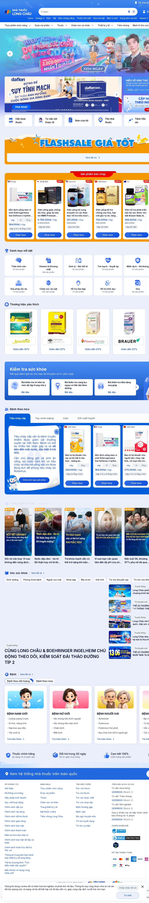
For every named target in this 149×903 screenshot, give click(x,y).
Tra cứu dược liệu (84, 802)
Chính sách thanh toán (15, 830)
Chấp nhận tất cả (127, 888)
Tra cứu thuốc (82, 793)
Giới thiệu (9, 788)
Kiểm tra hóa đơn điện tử (16, 835)
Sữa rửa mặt (99, 18)
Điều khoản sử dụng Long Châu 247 (17, 871)
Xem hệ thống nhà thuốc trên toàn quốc (43, 774)
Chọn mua (20, 235)
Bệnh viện (80, 811)
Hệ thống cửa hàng (14, 793)
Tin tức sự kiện (83, 825)
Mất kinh (58, 732)
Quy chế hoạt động (14, 802)
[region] (63, 94)
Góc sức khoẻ (83, 788)
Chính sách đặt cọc (14, 807)
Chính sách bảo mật (14, 825)
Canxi (30, 18)
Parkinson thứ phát (108, 728)
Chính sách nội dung (14, 811)
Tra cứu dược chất (85, 797)
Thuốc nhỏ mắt (84, 18)
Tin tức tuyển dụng (85, 821)
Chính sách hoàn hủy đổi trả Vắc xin (18, 848)
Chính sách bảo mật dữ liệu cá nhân (19, 841)
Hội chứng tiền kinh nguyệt (67, 718)
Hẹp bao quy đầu (17, 728)
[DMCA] (126, 838)
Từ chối (128, 895)
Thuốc (43, 797)
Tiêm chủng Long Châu (51, 816)
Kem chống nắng (66, 18)
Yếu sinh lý (14, 732)
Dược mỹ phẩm (47, 793)
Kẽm (49, 18)
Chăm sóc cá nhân (49, 802)
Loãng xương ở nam (18, 718)
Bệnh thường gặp (84, 807)
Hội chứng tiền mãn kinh (66, 723)
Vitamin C (143, 18)
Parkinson (104, 723)
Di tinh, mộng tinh (17, 723)
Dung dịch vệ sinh (128, 18)
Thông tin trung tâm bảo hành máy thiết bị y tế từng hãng (19, 856)
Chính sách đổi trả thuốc (16, 816)
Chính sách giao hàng (15, 821)
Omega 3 (40, 18)
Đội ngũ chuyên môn (86, 816)
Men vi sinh (112, 18)
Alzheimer (104, 718)
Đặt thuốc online (48, 811)
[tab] (13, 220)
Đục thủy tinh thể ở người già (113, 732)
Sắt (54, 18)
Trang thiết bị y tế (48, 807)
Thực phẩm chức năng (51, 788)
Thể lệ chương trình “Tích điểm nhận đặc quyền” (17, 864)
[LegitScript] (126, 845)
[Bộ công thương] (119, 831)
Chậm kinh (59, 728)
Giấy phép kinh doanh (15, 797)
